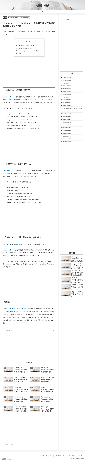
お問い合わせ (57, 456)
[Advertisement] (29, 70)
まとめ (19, 54)
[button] (53, 330)
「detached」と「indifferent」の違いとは (29, 51)
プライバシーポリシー (77, 456)
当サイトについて (48, 456)
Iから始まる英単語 (25, 17)
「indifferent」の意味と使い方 (26, 48)
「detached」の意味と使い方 (25, 45)
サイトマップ (66, 456)
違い (6, 17)
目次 (26, 41)
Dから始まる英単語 (14, 17)
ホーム (40, 456)
